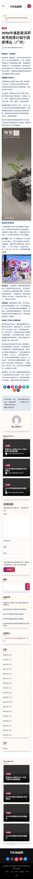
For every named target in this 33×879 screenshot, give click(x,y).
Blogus (26, 866)
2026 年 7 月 (7, 660)
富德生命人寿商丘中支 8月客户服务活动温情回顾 (16, 604)
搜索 (5, 579)
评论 (5, 514)
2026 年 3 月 (7, 678)
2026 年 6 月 (7, 664)
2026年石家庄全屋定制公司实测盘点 (15, 609)
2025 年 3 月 (7, 735)
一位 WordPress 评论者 (10, 638)
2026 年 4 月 (7, 674)
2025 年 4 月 (7, 730)
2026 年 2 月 (7, 683)
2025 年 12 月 (7, 693)
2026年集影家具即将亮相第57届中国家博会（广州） (16, 38)
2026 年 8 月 (7, 655)
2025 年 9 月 (7, 707)
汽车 (27, 872)
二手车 (7, 872)
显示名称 (7, 541)
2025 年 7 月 (7, 716)
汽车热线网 (16, 7)
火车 (16, 875)
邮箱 (5, 547)
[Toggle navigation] (3, 6)
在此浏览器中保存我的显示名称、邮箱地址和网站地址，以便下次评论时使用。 (16, 563)
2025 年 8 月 (7, 711)
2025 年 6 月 (7, 721)
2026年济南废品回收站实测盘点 (13, 614)
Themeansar (16, 868)
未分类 (4, 28)
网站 (5, 553)
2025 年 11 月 (7, 697)
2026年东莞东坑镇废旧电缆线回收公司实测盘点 (16, 624)
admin (9, 47)
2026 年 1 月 (7, 688)
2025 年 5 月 (7, 725)
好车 (16, 872)
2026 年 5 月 (7, 669)
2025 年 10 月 (7, 702)
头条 (12, 872)
